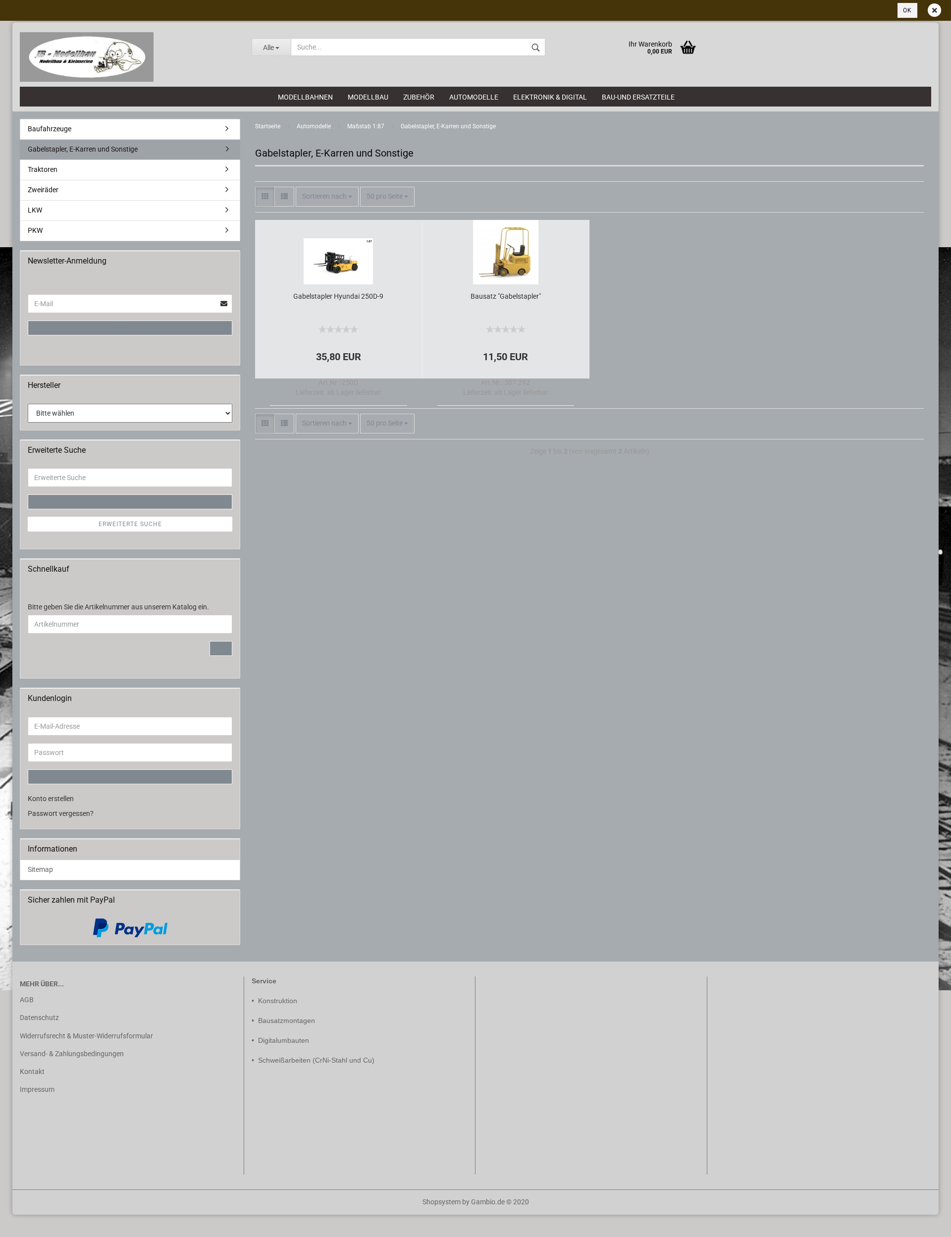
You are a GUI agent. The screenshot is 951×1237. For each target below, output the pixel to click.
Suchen (130, 501)
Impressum (37, 1089)
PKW (35, 230)
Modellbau (368, 97)
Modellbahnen (305, 97)
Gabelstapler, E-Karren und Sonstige (83, 149)
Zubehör (418, 97)
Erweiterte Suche (130, 524)
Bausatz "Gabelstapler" (506, 296)
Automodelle (473, 97)
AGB (27, 1000)
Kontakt (32, 1072)
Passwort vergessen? (61, 813)
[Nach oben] (27, 1222)
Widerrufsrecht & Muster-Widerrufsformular (86, 1036)
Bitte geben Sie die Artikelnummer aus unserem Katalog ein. (118, 607)
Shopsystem (442, 1202)
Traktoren (42, 169)
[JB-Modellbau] (128, 57)
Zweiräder (43, 190)
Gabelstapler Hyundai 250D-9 (338, 296)
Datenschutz (39, 1018)
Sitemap (40, 869)
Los (221, 648)
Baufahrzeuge (49, 129)
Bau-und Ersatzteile (638, 97)
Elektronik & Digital (550, 97)
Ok (907, 10)
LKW (35, 210)
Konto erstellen (51, 799)
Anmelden (130, 327)
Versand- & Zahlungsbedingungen (72, 1054)
